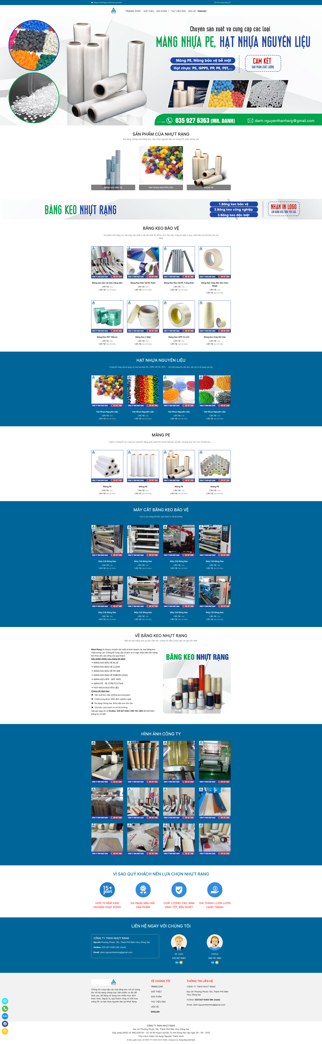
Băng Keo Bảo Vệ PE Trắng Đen (179, 283)
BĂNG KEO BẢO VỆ (113, 187)
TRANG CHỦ (132, 11)
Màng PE (107, 486)
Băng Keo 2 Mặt (143, 337)
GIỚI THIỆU (149, 11)
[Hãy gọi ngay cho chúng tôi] (3, 1009)
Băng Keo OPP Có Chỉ (179, 337)
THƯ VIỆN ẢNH (178, 11)
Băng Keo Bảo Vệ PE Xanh (143, 283)
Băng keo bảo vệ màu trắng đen (107, 283)
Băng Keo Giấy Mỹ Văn (215, 337)
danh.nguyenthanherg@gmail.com (116, 952)
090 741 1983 (214, 958)
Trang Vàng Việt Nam (187, 1040)
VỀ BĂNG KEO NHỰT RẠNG (161, 635)
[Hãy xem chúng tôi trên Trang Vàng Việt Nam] (3, 1031)
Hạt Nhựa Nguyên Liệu (107, 411)
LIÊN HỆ (192, 11)
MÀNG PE (208, 187)
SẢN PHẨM (162, 11)
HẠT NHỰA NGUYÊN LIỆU (161, 187)
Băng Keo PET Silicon (107, 337)
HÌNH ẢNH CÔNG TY (161, 733)
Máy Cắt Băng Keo (107, 561)
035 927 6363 (179, 958)
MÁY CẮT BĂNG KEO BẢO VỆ (161, 509)
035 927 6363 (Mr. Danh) (114, 947)
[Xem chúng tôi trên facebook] (3, 1024)
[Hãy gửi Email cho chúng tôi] (3, 1001)
